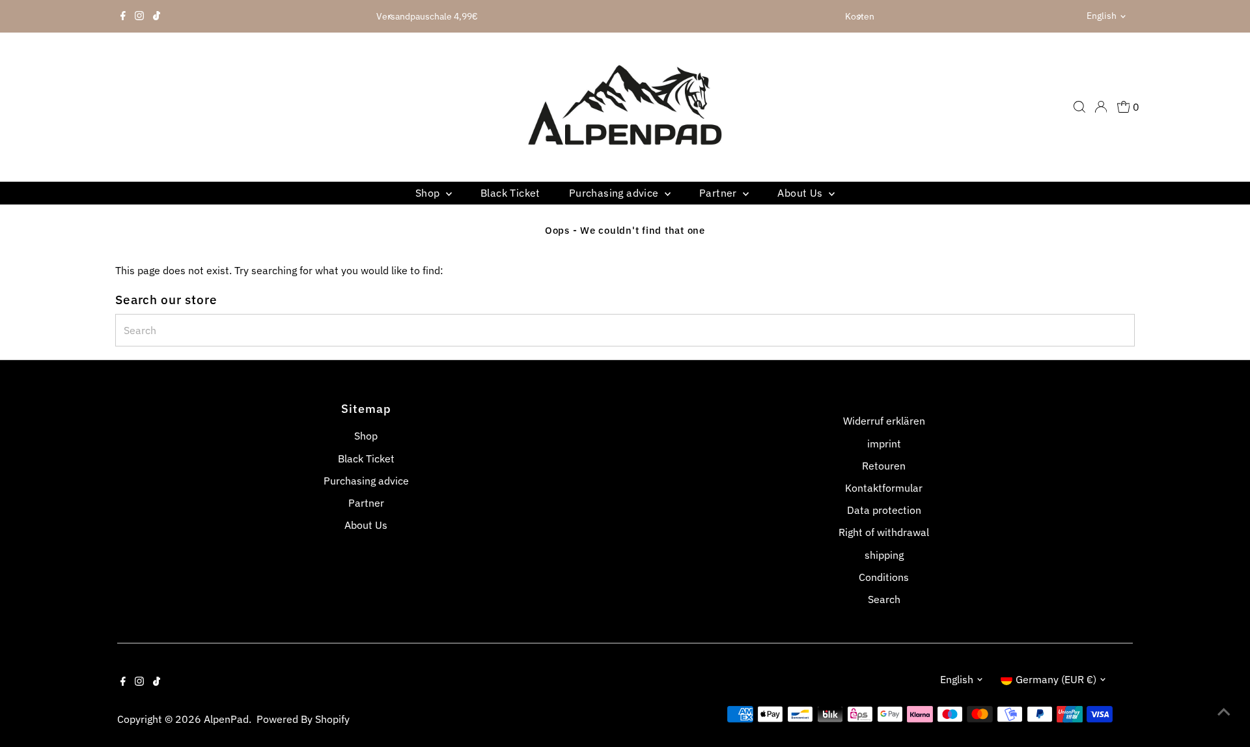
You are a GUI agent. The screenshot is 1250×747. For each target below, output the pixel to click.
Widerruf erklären (884, 420)
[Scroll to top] (1224, 711)
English (1102, 15)
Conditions (884, 577)
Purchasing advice (615, 192)
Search (884, 599)
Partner (719, 192)
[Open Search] (1079, 107)
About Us (801, 192)
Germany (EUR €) (1056, 679)
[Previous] (390, 16)
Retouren (884, 465)
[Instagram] (139, 16)
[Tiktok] (156, 16)
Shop (429, 192)
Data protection (884, 509)
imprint (884, 443)
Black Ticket (510, 192)
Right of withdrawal (884, 532)
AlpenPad (226, 719)
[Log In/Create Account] (1101, 107)
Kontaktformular (884, 487)
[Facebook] (123, 16)
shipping (884, 554)
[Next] (859, 16)
